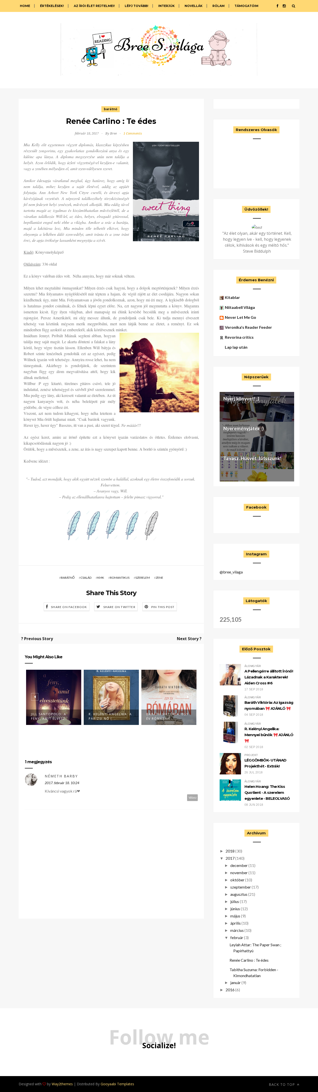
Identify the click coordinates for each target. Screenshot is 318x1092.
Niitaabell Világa (240, 307)
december (239, 865)
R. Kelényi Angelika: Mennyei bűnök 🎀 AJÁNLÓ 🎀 (268, 734)
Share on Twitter (119, 607)
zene (159, 577)
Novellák (193, 6)
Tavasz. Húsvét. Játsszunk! (252, 458)
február (236, 937)
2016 (230, 989)
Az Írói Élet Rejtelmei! (94, 6)
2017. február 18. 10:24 (62, 783)
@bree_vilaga (231, 572)
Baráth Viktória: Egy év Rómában (110, 716)
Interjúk (166, 6)
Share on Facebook (69, 607)
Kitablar (232, 297)
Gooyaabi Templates (117, 1084)
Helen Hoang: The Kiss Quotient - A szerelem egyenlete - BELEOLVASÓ (267, 792)
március (237, 930)
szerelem (142, 577)
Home (25, 6)
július (234, 901)
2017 (230, 858)
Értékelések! (52, 6)
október (237, 879)
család (85, 577)
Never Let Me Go (240, 317)
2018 (230, 851)
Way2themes (62, 1084)
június (235, 908)
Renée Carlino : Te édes (249, 960)
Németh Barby (61, 776)
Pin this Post (163, 607)
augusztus (238, 894)
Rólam (218, 6)
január (235, 982)
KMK (100, 577)
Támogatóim (246, 6)
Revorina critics (239, 337)
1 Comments (132, 133)
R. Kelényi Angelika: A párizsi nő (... (52, 716)
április (235, 923)
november (239, 872)
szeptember (240, 887)
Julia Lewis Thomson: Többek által (167, 716)
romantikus (119, 577)
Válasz (193, 797)
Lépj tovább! (136, 6)
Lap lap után (236, 347)
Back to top (282, 1084)
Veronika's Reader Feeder (248, 327)
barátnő (110, 109)
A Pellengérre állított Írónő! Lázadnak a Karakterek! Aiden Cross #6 (268, 677)
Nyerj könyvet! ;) (241, 398)
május (235, 915)
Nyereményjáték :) (243, 428)
